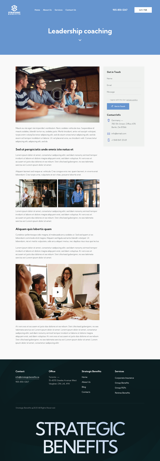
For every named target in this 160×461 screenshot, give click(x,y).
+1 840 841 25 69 (119, 140)
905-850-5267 (120, 10)
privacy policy (132, 100)
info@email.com (119, 133)
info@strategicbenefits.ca (27, 377)
